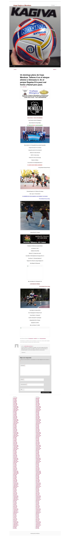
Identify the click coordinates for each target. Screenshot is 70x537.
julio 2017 (14, 514)
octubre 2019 (15, 485)
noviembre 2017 (15, 509)
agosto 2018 (15, 500)
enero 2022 (15, 457)
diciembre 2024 (15, 419)
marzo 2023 (15, 442)
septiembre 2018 (15, 499)
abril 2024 (14, 428)
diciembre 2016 (15, 521)
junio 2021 (15, 464)
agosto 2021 (15, 462)
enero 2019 (15, 494)
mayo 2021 (15, 465)
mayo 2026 (15, 401)
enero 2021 (15, 470)
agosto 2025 (15, 410)
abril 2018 (14, 504)
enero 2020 (15, 481)
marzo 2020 (15, 479)
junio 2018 (15, 502)
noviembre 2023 (15, 433)
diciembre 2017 (15, 508)
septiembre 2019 (15, 486)
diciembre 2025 (15, 406)
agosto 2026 (15, 397)
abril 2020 (14, 478)
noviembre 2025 (15, 407)
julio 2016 (14, 527)
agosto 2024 (15, 423)
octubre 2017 (15, 511)
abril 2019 (14, 491)
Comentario (23, 365)
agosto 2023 (15, 436)
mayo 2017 (15, 516)
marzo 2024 (15, 429)
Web (21, 389)
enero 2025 (15, 418)
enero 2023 (15, 444)
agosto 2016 (15, 526)
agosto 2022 (15, 449)
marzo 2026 (15, 403)
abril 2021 (14, 466)
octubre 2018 (15, 498)
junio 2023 (15, 438)
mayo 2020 (15, 477)
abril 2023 (14, 441)
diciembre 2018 (15, 495)
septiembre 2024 (15, 422)
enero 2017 (15, 520)
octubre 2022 (15, 447)
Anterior (14, 69)
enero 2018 (15, 507)
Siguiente (55, 69)
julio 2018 (14, 501)
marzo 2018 (15, 505)
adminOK (35, 338)
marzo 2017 (15, 518)
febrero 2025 (15, 417)
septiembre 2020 (15, 473)
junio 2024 (15, 425)
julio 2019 (14, 488)
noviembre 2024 (15, 420)
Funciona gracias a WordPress (35, 533)
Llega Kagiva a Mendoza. (22, 5)
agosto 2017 (15, 513)
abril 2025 (14, 415)
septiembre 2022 (15, 448)
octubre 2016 (15, 523)
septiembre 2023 (15, 435)
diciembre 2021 (15, 458)
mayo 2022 (15, 452)
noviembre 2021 (15, 459)
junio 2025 (15, 412)
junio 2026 (15, 400)
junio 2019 (15, 489)
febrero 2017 (15, 519)
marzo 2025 (15, 416)
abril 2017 (14, 517)
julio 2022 (14, 450)
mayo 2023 (15, 439)
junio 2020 (15, 476)
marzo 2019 (15, 492)
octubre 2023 (15, 434)
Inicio (14, 66)
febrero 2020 (15, 480)
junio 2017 (15, 515)
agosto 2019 (15, 487)
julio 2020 (14, 475)
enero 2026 (15, 405)
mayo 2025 (15, 414)
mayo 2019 (15, 490)
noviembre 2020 (15, 472)
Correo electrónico (24, 384)
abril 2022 (14, 453)
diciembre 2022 (15, 445)
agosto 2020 (15, 474)
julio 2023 (14, 437)
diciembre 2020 (15, 471)
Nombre (22, 379)
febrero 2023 (15, 443)
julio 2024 (14, 424)
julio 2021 (14, 463)
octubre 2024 (15, 421)
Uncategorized (31, 338)
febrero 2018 (15, 506)
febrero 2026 (15, 404)
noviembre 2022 (15, 446)
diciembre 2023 (15, 432)
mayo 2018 (15, 503)
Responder (23, 352)
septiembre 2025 (15, 409)
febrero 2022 (15, 456)
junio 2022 (15, 451)
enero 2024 (15, 431)
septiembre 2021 (15, 461)
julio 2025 (14, 411)
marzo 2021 (15, 467)
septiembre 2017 (15, 512)
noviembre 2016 (15, 522)
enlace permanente (43, 338)
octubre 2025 (15, 408)
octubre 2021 (15, 460)
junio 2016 (15, 528)
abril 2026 (14, 402)
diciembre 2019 (15, 483)
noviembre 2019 (15, 484)
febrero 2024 (15, 430)
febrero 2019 (15, 493)
